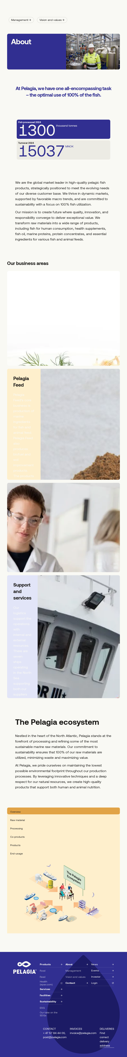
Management (73, 970)
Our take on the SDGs (49, 1014)
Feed (42, 976)
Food (42, 970)
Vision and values (75, 976)
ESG (42, 1007)
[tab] (63, 811)
